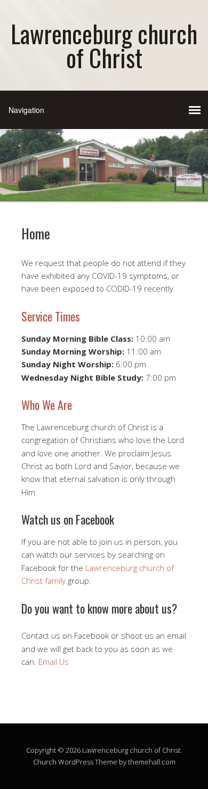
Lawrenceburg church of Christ (104, 45)
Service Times (50, 316)
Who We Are (46, 404)
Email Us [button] (52, 661)
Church (45, 762)
